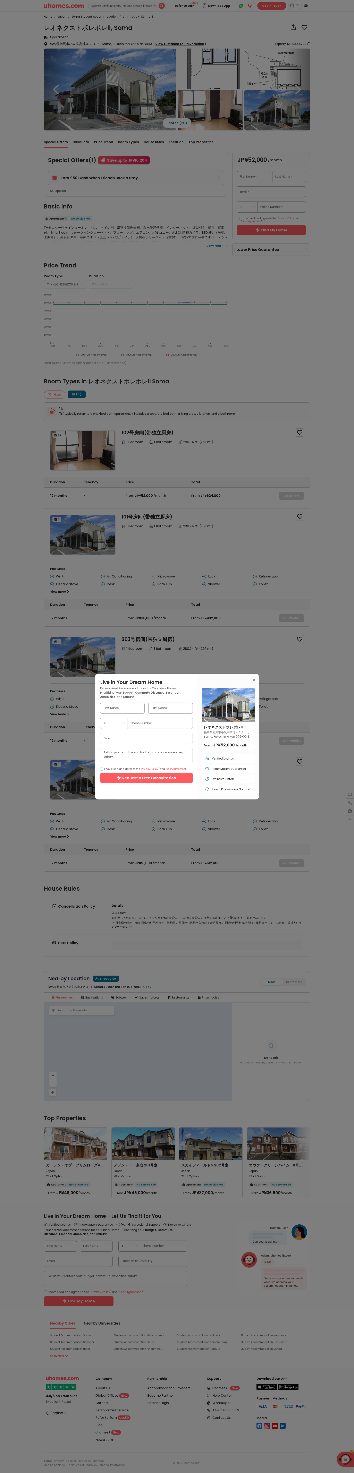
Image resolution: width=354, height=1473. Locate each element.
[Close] (254, 680)
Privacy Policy (149, 768)
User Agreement (176, 768)
